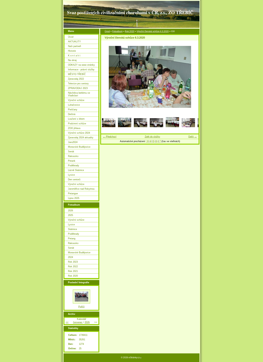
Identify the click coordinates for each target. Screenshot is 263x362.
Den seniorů (74, 179)
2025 (70, 215)
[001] (108, 126)
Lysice (71, 174)
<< (67, 322)
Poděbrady (73, 165)
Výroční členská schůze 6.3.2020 (153, 31)
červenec (77, 322)
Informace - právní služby (81, 69)
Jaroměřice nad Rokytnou (81, 188)
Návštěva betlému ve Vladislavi (79, 94)
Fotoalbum (117, 31)
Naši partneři (74, 46)
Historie (72, 51)
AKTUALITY (74, 41)
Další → (192, 136)
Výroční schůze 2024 (79, 132)
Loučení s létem (76, 118)
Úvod (107, 31)
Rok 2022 (73, 266)
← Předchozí (109, 136)
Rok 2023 (73, 261)
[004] (156, 126)
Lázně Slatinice (76, 170)
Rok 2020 (129, 31)
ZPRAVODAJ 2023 (78, 88)
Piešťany (72, 109)
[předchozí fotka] (107, 77)
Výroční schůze (76, 100)
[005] (172, 126)
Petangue (73, 193)
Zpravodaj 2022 (76, 78)
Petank (71, 160)
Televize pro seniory (78, 83)
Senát (71, 151)
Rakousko (73, 156)
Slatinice (72, 229)
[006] (188, 126)
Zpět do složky (152, 136)
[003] (140, 126)
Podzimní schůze (77, 123)
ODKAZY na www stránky (81, 65)
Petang (71, 238)
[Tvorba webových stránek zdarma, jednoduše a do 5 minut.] (141, 358)
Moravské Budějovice (79, 146)
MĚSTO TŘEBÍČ (77, 74)
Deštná (71, 114)
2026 (70, 210)
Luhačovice (74, 105)
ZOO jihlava (74, 128)
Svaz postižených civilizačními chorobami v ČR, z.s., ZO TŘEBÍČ (130, 12)
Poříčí (81, 306)
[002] (124, 126)
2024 (70, 257)
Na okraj (72, 60)
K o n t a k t (74, 55)
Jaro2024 (72, 142)
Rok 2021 (73, 271)
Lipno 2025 (73, 198)
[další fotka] (193, 77)
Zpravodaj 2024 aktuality (80, 137)
